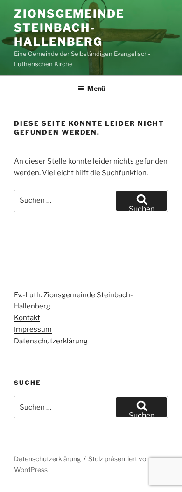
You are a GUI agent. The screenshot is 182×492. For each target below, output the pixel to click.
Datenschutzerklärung (51, 341)
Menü (96, 88)
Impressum (33, 329)
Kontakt (27, 318)
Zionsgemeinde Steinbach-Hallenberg (69, 27)
